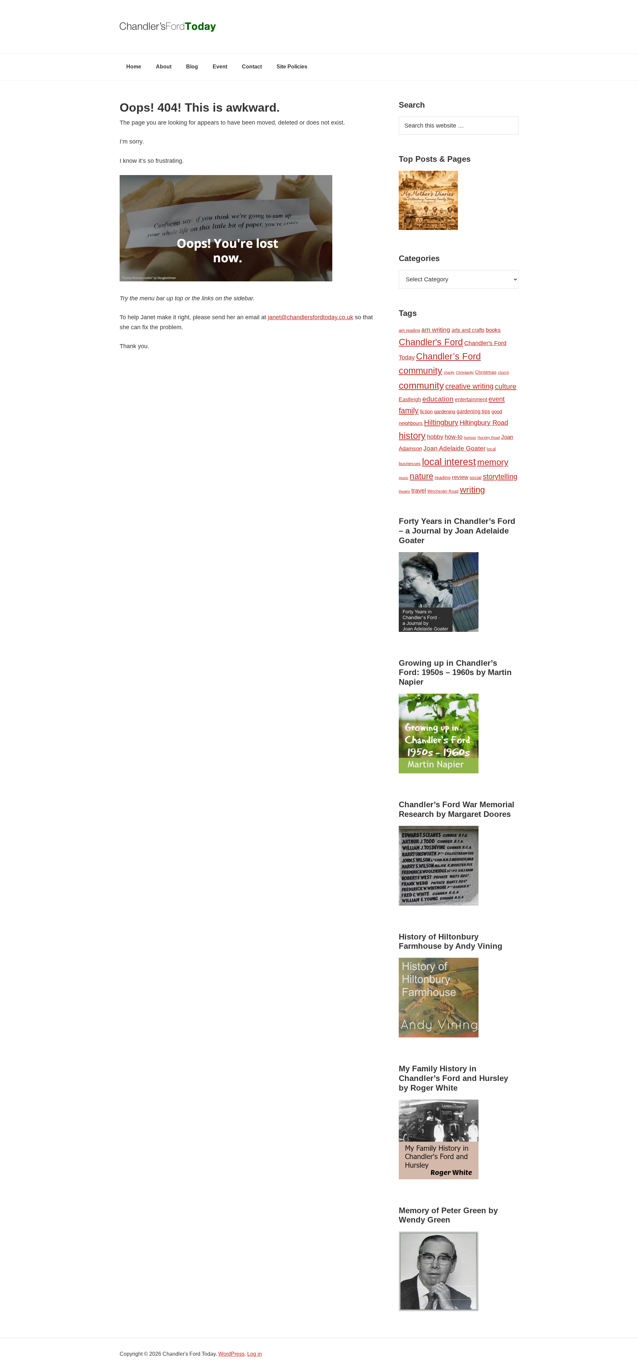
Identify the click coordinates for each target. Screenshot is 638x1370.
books (493, 330)
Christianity (465, 372)
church (503, 372)
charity (449, 372)
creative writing (469, 386)
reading (443, 477)
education (438, 399)
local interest (449, 461)
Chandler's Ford (431, 342)
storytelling (500, 476)
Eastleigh (410, 399)
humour (470, 438)
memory (492, 462)
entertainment (471, 399)
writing (472, 489)
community (421, 385)
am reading (409, 330)
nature (421, 476)
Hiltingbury (441, 423)
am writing (435, 329)
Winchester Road (443, 491)
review (460, 477)
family (409, 410)
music (403, 478)
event (496, 399)
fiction (426, 411)
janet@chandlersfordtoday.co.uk (310, 317)
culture (505, 386)
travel (418, 490)
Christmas (485, 372)
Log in (254, 1354)
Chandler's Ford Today (319, 27)
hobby (435, 437)
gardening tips (473, 411)
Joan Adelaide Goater (454, 448)
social (475, 477)
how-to (454, 437)
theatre (404, 491)
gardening (444, 411)
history (412, 436)
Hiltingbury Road (484, 422)
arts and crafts (468, 330)
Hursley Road (489, 438)
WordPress (231, 1354)
